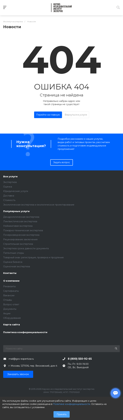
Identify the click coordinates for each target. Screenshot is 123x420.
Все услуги (10, 176)
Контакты (9, 273)
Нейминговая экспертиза (18, 225)
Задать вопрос (61, 162)
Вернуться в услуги (76, 114)
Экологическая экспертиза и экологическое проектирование (38, 204)
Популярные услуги (16, 211)
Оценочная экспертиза (16, 266)
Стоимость (9, 200)
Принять (61, 414)
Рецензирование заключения (20, 239)
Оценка (7, 186)
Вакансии (8, 295)
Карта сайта (11, 324)
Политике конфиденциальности (71, 404)
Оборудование (12, 318)
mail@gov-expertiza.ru (21, 358)
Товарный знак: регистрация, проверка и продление (33, 257)
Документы (9, 309)
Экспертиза (10, 182)
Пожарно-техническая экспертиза (23, 230)
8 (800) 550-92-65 (80, 358)
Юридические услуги (15, 191)
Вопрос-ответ (11, 304)
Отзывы (7, 300)
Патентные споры (13, 253)
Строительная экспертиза (18, 244)
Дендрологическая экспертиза (21, 216)
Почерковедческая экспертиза (21, 234)
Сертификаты (11, 290)
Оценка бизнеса (12, 262)
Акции (6, 313)
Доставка (8, 195)
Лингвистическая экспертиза (20, 221)
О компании (11, 281)
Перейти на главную (48, 114)
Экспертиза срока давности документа (26, 248)
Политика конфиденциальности (25, 332)
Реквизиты (9, 286)
